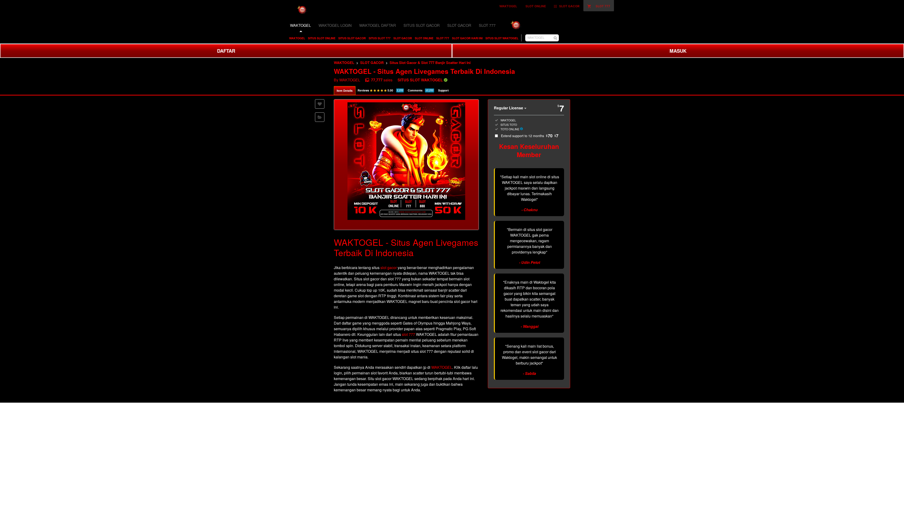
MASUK (678, 50)
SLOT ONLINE (424, 38)
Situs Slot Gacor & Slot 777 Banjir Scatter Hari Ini (430, 62)
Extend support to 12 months (529, 136)
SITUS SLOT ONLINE (321, 38)
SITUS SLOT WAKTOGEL (501, 38)
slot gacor (388, 267)
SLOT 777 (442, 38)
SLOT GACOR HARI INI (467, 38)
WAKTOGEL (297, 38)
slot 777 (408, 334)
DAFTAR (226, 50)
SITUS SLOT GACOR (352, 38)
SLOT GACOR (402, 38)
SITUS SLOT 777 (380, 38)
